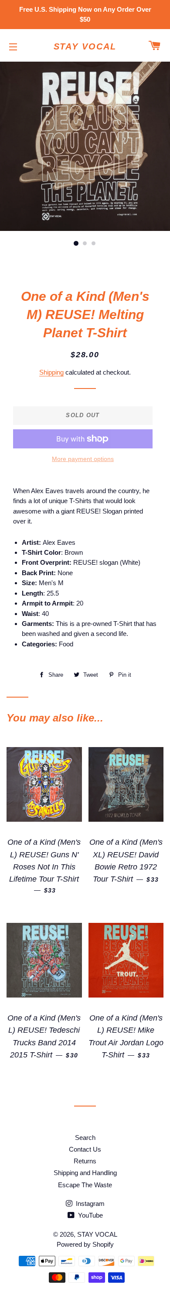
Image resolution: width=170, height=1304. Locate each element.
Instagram (89, 1203)
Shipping (51, 372)
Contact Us (85, 1149)
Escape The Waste (85, 1185)
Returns (85, 1161)
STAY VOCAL (85, 46)
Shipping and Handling (85, 1172)
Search (85, 1137)
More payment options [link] (83, 458)
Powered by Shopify (85, 1244)
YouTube (89, 1215)
